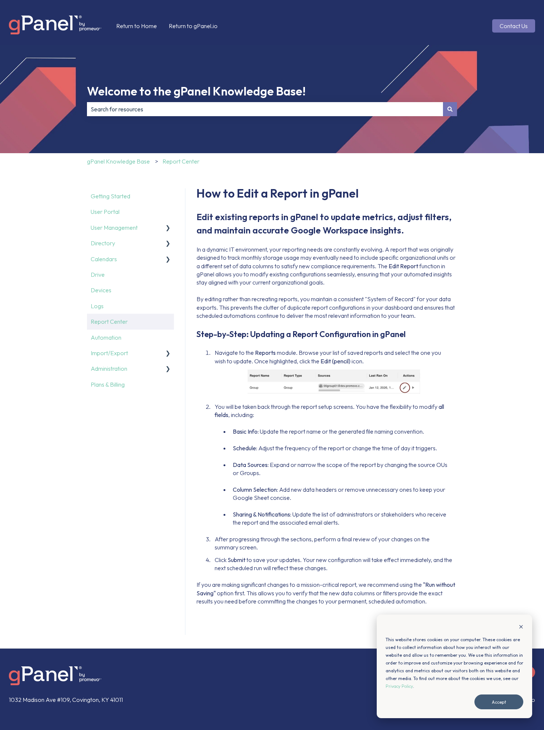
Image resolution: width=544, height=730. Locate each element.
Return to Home (136, 26)
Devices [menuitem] (101, 290)
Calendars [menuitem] (104, 259)
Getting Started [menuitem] (110, 196)
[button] (168, 228)
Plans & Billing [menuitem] (108, 384)
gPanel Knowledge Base (118, 161)
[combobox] (265, 109)
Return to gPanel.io (193, 26)
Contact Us (514, 26)
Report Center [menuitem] (109, 321)
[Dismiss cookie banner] (521, 627)
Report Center (180, 161)
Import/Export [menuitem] (109, 353)
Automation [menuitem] (106, 337)
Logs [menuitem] (97, 306)
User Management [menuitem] (114, 227)
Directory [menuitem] (103, 243)
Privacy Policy (399, 686)
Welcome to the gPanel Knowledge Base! (196, 91)
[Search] (450, 109)
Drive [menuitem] (98, 274)
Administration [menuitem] (109, 368)
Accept (499, 702)
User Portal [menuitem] (105, 211)
